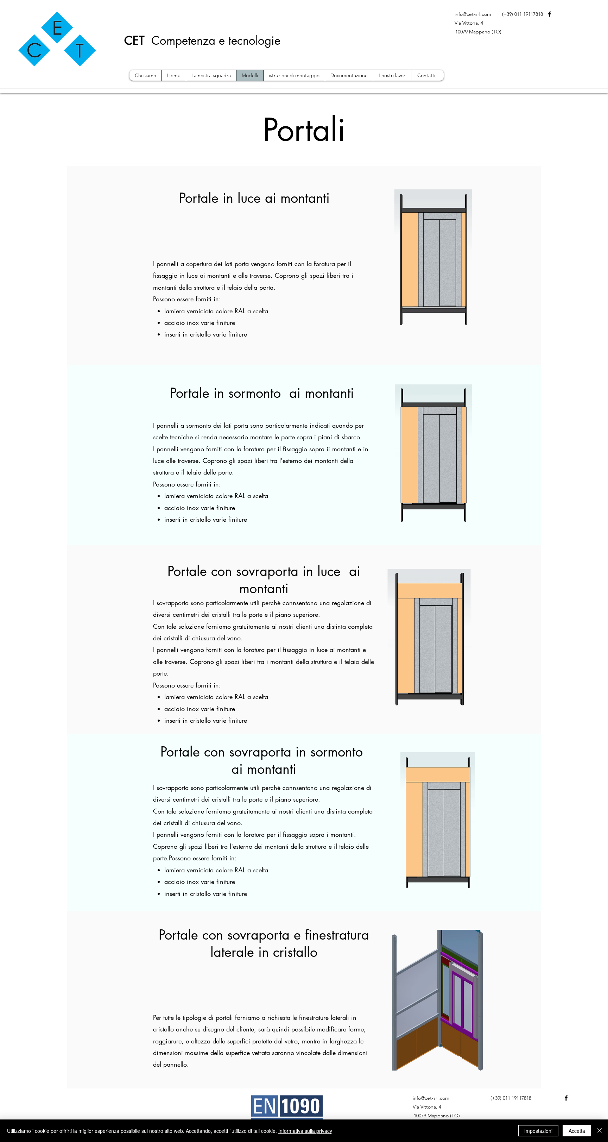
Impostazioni (538, 1130)
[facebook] (549, 14)
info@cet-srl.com (473, 14)
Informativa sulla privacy (305, 1130)
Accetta (577, 1130)
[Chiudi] (599, 1130)
